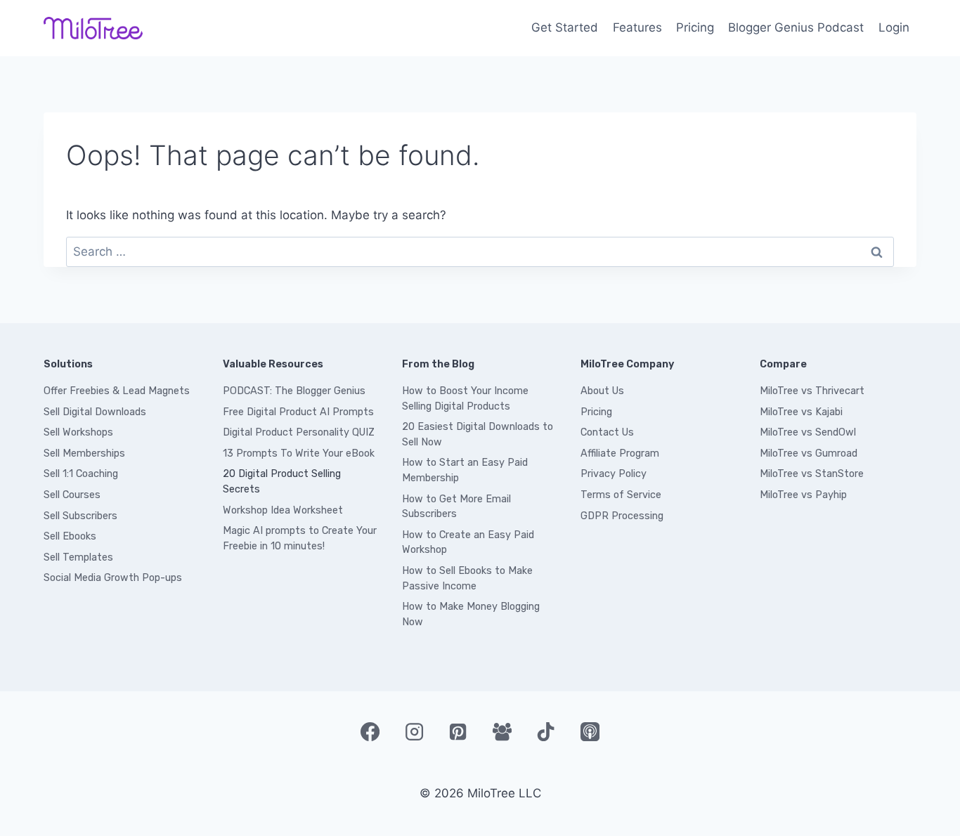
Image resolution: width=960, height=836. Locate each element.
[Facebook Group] (502, 731)
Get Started (564, 27)
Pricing (695, 27)
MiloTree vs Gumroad (808, 453)
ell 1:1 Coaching (84, 474)
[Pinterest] (458, 731)
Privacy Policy (613, 474)
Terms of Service (620, 495)
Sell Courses (72, 495)
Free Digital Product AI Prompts (298, 412)
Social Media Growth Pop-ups (113, 578)
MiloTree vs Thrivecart (812, 391)
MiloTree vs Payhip (803, 495)
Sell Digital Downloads (95, 412)
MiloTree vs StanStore (812, 474)
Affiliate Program (619, 453)
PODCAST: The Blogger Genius (294, 391)
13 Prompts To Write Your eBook (299, 453)
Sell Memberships (84, 453)
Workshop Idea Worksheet (283, 510)
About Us (602, 391)
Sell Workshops (78, 432)
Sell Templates (78, 557)
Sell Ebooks (70, 536)
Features (637, 27)
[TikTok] (546, 731)
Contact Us (607, 432)
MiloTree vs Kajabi (801, 412)
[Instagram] (414, 731)
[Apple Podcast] (590, 731)
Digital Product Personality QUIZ (299, 432)
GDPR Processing (621, 516)
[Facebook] (370, 731)
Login (893, 27)
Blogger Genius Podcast (796, 27)
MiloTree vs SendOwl (808, 432)
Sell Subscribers (80, 516)
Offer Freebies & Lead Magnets (117, 391)
